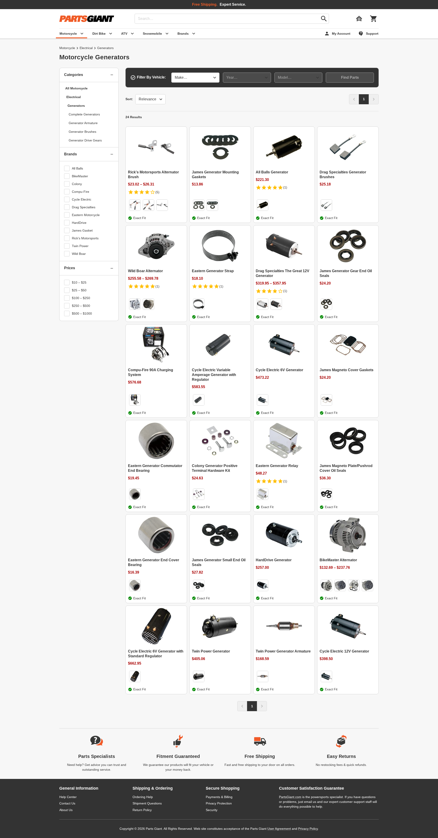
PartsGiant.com (290, 797)
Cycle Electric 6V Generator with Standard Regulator (155, 653)
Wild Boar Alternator (145, 271)
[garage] (359, 19)
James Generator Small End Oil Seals (218, 562)
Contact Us (67, 803)
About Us (66, 810)
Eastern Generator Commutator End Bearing (155, 468)
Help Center (68, 797)
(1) (285, 187)
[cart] (374, 19)
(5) (157, 192)
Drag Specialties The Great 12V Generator (282, 273)
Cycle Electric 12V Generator (344, 651)
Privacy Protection (219, 803)
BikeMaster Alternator (338, 560)
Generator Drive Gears (85, 140)
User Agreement (279, 828)
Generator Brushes (82, 131)
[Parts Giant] (86, 18)
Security (211, 810)
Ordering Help (143, 797)
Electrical (86, 48)
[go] (324, 19)
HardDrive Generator (274, 560)
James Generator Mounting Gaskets (215, 174)
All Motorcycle (76, 88)
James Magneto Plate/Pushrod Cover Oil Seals (346, 468)
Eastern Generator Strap (213, 271)
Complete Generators (84, 114)
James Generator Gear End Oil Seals (346, 273)
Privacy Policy (308, 828)
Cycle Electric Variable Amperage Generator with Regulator (214, 374)
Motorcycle (67, 48)
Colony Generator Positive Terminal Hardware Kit (214, 468)
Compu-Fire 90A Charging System (150, 372)
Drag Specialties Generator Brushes (343, 174)
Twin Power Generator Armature (283, 651)
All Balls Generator (272, 172)
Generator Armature (83, 123)
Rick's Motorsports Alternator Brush (153, 174)
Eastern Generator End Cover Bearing (153, 562)
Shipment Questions (147, 803)
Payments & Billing (219, 797)
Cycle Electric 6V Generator (279, 370)
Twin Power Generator (211, 651)
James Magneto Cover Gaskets (346, 370)
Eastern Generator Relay (277, 466)
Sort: (129, 99)
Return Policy (142, 810)
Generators (76, 105)
